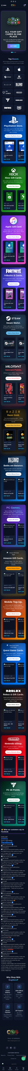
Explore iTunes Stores (13, 238)
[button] (10, 1069)
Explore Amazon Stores (13, 570)
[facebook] (7, 1049)
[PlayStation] (7, 71)
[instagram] (10, 1049)
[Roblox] (19, 102)
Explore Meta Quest (13, 660)
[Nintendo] (19, 94)
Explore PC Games (13, 521)
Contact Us (13, 1060)
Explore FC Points (13, 801)
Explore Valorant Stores (13, 380)
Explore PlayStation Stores (13, 137)
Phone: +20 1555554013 (14, 1040)
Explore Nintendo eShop (13, 753)
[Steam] (7, 78)
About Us (3, 1057)
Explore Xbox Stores (13, 188)
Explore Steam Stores (13, 334)
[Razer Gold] (7, 86)
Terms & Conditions (21, 1057)
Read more (8, 972)
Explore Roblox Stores (13, 706)
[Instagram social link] (13, 1)
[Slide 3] (15, 54)
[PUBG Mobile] (19, 109)
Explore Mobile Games (13, 615)
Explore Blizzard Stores (13, 475)
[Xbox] (19, 78)
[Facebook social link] (11, 1)
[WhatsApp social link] (15, 1)
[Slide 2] (13, 54)
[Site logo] (13, 5)
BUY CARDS (13, 48)
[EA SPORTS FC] (7, 102)
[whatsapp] (14, 1049)
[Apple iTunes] (19, 71)
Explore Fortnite (13, 285)
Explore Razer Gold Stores (13, 427)
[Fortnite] (7, 109)
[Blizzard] (19, 86)
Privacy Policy (10, 1057)
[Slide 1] (11, 54)
